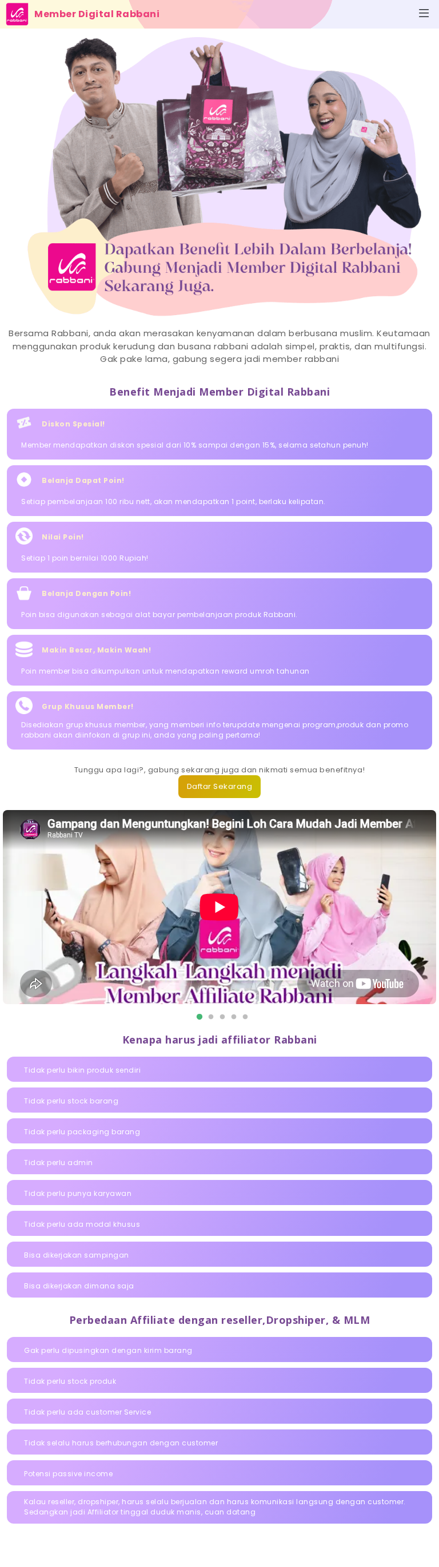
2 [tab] (208, 1017)
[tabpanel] (219, 907)
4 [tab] (231, 1017)
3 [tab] (219, 1017)
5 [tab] (242, 1017)
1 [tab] (196, 1017)
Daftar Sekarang (220, 786)
